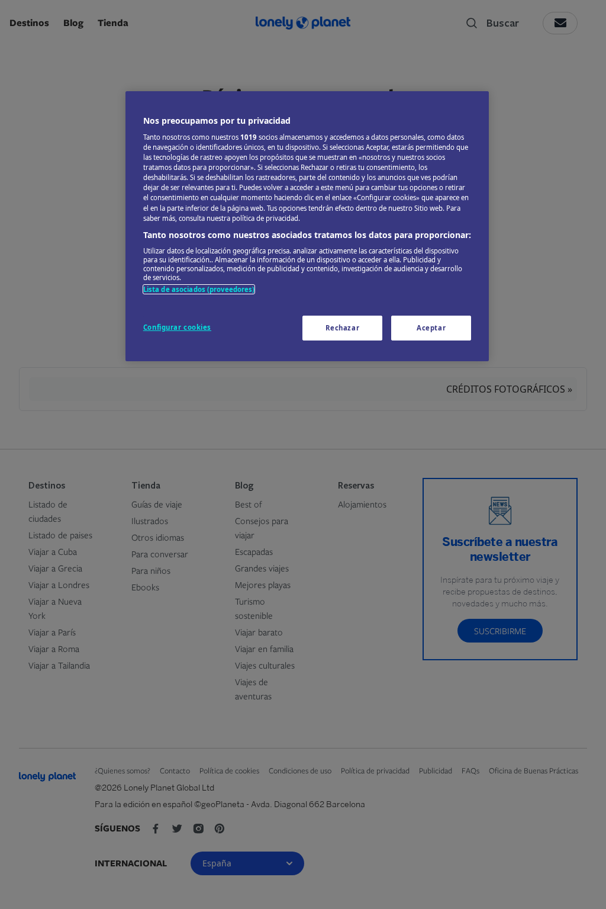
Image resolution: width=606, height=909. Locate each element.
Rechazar (342, 327)
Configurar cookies (177, 327)
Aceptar (431, 327)
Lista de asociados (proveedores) (199, 289)
